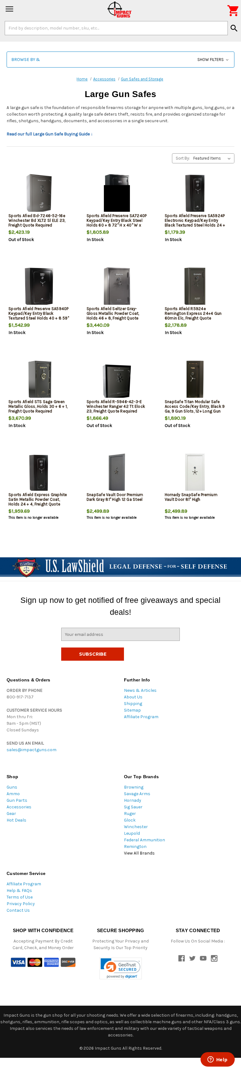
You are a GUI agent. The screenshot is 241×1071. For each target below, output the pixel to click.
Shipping (133, 703)
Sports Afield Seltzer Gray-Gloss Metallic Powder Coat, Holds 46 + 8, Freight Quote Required (113, 315)
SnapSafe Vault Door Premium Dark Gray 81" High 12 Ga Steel (115, 497)
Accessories (19, 807)
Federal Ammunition (144, 840)
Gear (11, 813)
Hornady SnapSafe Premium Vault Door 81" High (191, 497)
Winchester (136, 826)
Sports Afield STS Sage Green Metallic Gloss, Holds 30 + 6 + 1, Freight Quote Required (37, 406)
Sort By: (183, 158)
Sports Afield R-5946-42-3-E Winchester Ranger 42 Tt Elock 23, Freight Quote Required (116, 406)
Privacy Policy (21, 903)
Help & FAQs (19, 890)
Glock (130, 820)
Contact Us (18, 910)
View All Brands (139, 853)
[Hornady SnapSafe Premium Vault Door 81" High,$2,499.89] (195, 473)
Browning (133, 787)
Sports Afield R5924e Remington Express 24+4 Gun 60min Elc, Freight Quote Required (193, 315)
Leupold (132, 833)
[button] (120, 60)
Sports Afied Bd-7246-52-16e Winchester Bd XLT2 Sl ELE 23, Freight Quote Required (36, 220)
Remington (135, 846)
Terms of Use (20, 897)
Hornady (132, 800)
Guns (12, 787)
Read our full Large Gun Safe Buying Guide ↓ (50, 134)
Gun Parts (17, 800)
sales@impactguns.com (31, 749)
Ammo (13, 793)
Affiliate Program (141, 716)
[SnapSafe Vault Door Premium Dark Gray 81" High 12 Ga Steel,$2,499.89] (117, 473)
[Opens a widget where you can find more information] (217, 1060)
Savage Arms (137, 793)
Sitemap (132, 710)
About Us (133, 697)
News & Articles (140, 690)
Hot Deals (16, 820)
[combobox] (116, 28)
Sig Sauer (133, 807)
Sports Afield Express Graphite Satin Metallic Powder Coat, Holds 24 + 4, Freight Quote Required (37, 501)
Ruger (130, 813)
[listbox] (213, 158)
